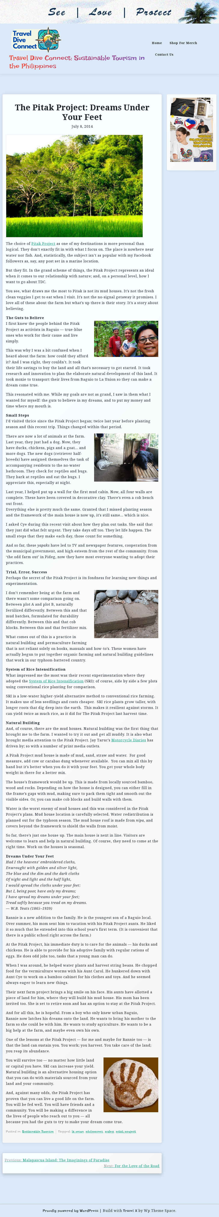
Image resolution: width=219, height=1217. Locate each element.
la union (78, 1131)
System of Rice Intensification (56, 681)
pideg (109, 1131)
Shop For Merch (183, 43)
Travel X (130, 1211)
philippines (94, 1131)
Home (157, 43)
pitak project (126, 1131)
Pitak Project (43, 243)
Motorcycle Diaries (128, 740)
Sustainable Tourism (38, 1131)
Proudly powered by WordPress (70, 1211)
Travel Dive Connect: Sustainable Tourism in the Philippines (77, 62)
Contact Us (164, 54)
